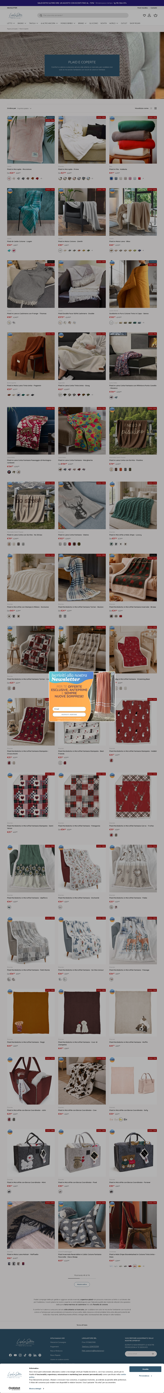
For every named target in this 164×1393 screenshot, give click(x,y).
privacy (59, 720)
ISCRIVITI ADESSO (69, 714)
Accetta (145, 1369)
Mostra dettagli (35, 1389)
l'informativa (78, 718)
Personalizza (144, 1376)
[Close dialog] (112, 674)
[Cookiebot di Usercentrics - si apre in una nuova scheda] (14, 1388)
